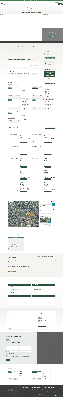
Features (40, 42)
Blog (40, 391)
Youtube (39, 389)
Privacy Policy (44, 391)
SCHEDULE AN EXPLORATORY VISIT (12, 59)
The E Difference (43, 387)
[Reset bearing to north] (8, 313)
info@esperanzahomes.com (12, 390)
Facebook (34, 389)
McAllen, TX (30, 9)
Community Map (31, 42)
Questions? (57, 395)
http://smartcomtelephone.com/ (38, 289)
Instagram (44, 389)
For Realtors (37, 391)
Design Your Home (37, 387)
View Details (24, 142)
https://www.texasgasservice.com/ (14, 289)
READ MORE (11, 271)
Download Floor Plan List (50, 128)
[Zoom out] (8, 312)
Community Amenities (47, 69)
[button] (17, 141)
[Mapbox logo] (9, 328)
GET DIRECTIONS (26, 12)
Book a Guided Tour (35, 12)
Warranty (33, 391)
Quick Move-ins (13, 42)
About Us (48, 387)
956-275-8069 (10, 389)
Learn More (49, 75)
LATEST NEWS (30, 59)
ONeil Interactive (47, 395)
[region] (21, 320)
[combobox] (61, 2)
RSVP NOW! (39, 0)
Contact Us (53, 387)
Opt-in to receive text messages (10, 353)
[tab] (16, 237)
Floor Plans (22, 42)
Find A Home (31, 387)
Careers (30, 391)
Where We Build (25, 387)
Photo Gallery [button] (49, 42)
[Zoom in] (8, 311)
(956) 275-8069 (40, 322)
